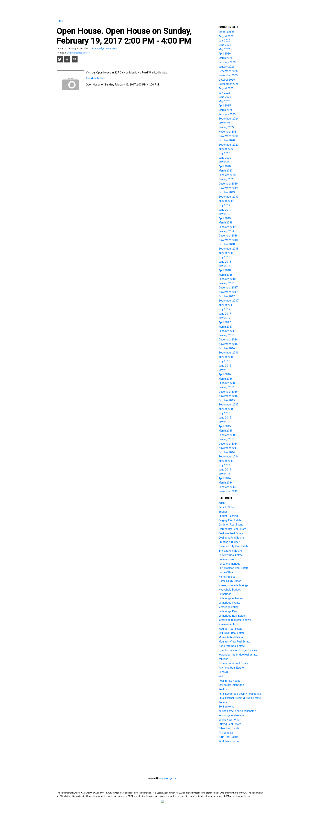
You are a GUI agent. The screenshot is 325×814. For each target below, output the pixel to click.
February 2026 (227, 62)
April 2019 (225, 218)
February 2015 (227, 435)
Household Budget (230, 589)
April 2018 (225, 270)
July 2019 (224, 205)
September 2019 (229, 196)
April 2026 (225, 53)
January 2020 (226, 179)
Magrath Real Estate (230, 628)
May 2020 (224, 162)
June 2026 (225, 45)
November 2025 (228, 75)
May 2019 (224, 214)
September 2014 (229, 456)
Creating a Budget (229, 542)
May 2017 (224, 317)
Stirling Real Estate (230, 724)
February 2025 (227, 114)
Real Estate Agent (229, 680)
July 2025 (224, 92)
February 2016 (227, 382)
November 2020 (228, 136)
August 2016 (226, 357)
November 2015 (228, 396)
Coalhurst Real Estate (231, 537)
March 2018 (226, 274)
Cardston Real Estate (231, 524)
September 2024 (229, 118)
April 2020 (225, 166)
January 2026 (226, 66)
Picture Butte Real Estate (233, 663)
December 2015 (228, 391)
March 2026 (226, 58)
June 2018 (225, 261)
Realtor (223, 689)
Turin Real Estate (228, 736)
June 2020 (225, 157)
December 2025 (228, 71)
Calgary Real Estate (230, 520)
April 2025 (225, 105)
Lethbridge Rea (228, 611)
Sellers (223, 702)
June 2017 (225, 313)
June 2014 (225, 469)
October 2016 (227, 348)
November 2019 (228, 188)
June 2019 (225, 209)
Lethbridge (225, 594)
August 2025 (226, 88)
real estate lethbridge (231, 685)
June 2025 (225, 97)
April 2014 (225, 478)
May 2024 (224, 123)
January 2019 (226, 231)
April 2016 (225, 374)
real (221, 676)
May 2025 (224, 101)
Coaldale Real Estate (231, 533)
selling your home (229, 719)
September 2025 (229, 83)
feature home (226, 559)
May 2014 (224, 474)
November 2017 (228, 292)
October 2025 (227, 79)
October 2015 (227, 400)
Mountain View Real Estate (234, 641)
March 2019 (226, 222)
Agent (222, 503)
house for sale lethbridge (233, 585)
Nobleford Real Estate (232, 646)
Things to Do (226, 732)
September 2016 (229, 352)
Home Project (227, 576)
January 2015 (226, 439)
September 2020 (229, 144)
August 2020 (226, 149)
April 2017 (225, 322)
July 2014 (224, 465)
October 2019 (227, 192)
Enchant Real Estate (230, 550)
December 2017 (228, 287)
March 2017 (226, 326)
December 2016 (228, 339)
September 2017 (229, 300)
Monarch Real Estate (231, 637)
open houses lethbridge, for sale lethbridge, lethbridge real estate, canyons (238, 655)
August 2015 (226, 409)
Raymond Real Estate (231, 667)
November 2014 (228, 447)
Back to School (227, 507)
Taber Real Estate (229, 728)
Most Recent (226, 32)
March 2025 (226, 110)
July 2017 (224, 309)
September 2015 (229, 404)
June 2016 (225, 365)
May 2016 (224, 370)
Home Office (226, 572)
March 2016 (226, 378)
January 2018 (226, 283)
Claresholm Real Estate (232, 529)
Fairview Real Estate (231, 555)
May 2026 (224, 49)
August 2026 (226, 36)
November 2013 (228, 491)
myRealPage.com (168, 778)
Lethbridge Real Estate (78, 52)
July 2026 (224, 40)
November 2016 (228, 344)
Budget (223, 511)
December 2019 (228, 183)
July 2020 (224, 153)
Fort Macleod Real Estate (233, 568)
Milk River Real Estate (232, 633)
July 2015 (224, 413)
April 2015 (225, 426)
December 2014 (228, 443)
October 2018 (227, 244)
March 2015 (226, 430)
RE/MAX (224, 672)
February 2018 (227, 279)
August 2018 (226, 253)
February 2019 (227, 227)
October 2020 (227, 140)
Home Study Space (230, 581)
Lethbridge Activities (231, 598)
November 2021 (228, 131)
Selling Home (226, 706)
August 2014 (226, 461)
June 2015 (225, 417)
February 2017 (227, 331)
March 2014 (226, 482)
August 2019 (226, 200)
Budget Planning (228, 516)
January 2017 (226, 335)
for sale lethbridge (229, 563)
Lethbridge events (229, 602)
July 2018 (224, 257)
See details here (95, 78)
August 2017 (226, 305)
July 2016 (224, 361)
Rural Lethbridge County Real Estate (240, 693)
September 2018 (229, 248)
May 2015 (224, 422)
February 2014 (227, 487)
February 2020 (227, 175)
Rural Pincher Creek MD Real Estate (240, 698)
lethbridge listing (229, 607)
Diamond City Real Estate (233, 546)
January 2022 (226, 127)
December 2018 (228, 235)
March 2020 (226, 170)
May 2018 (224, 265)
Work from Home (229, 741)
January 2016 (226, 387)
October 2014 (227, 452)
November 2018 (228, 240)
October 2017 (227, 296)
